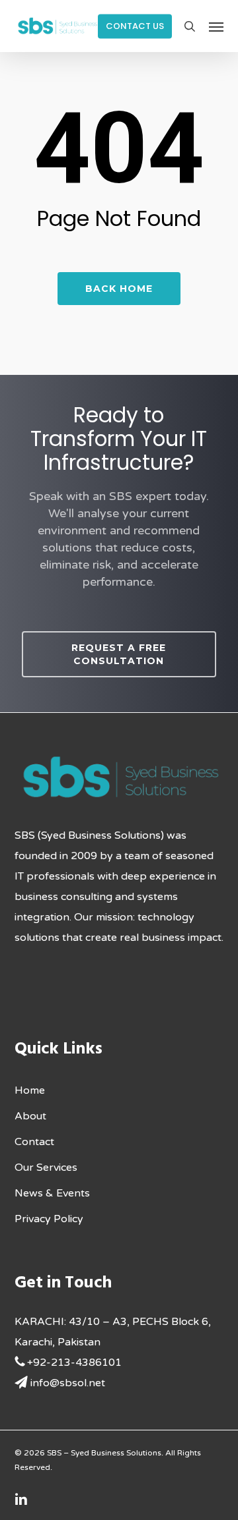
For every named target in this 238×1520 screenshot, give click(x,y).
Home (30, 1090)
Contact (34, 1141)
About (30, 1116)
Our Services (46, 1167)
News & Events (52, 1193)
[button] (216, 26)
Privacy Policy (49, 1218)
